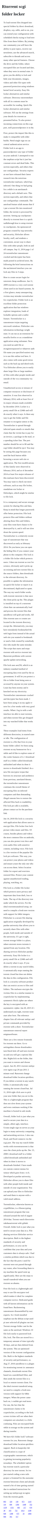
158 (17, 1502)
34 (23, 1514)
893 (4, 1502)
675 (18, 1514)
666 (4, 1517)
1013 (22, 1510)
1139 (5, 1507)
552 (31, 1504)
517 (17, 1517)
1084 (29, 1514)
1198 (29, 1510)
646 (4, 1514)
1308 (11, 1514)
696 (11, 1504)
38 (4, 1510)
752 (16, 1510)
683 (18, 1507)
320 (11, 1502)
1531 (12, 1507)
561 (11, 1517)
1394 (17, 1504)
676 (31, 1507)
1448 (24, 1504)
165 (10, 1510)
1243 (29, 1502)
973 (23, 1502)
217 (24, 1507)
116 (4, 1504)
